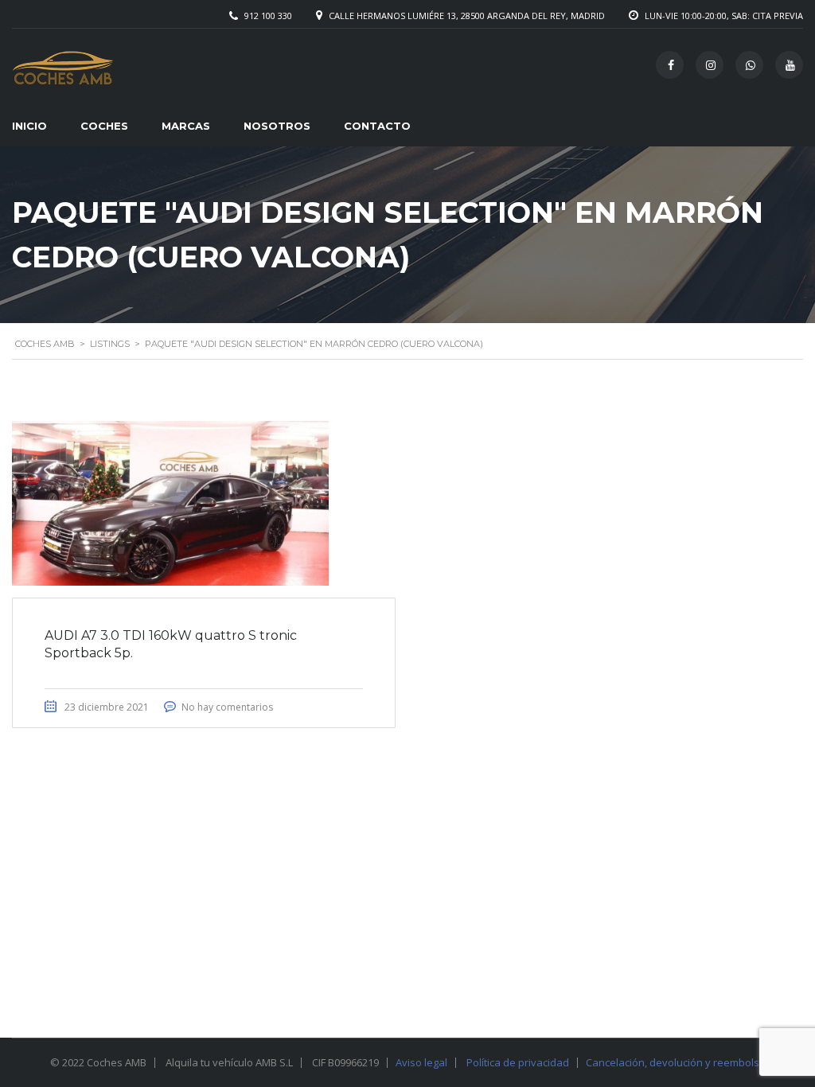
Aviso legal (421, 1062)
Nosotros (277, 125)
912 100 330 (268, 15)
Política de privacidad (517, 1062)
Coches (104, 125)
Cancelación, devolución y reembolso (676, 1062)
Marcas (186, 125)
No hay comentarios (227, 707)
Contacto (377, 125)
